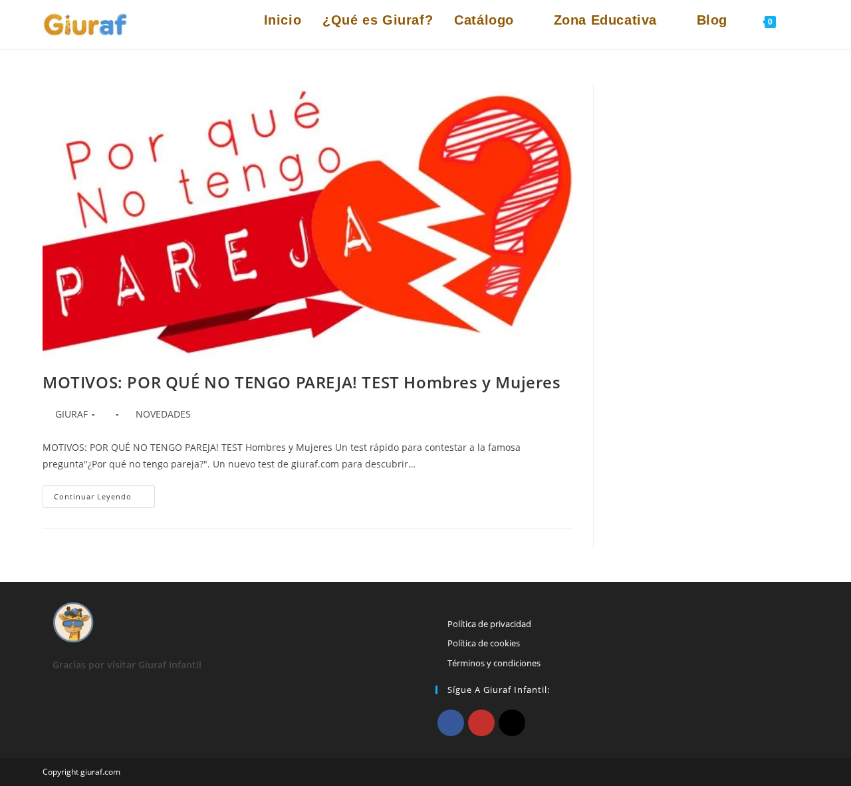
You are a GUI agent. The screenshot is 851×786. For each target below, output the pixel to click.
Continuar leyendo (104, 499)
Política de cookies (483, 643)
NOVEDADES (163, 414)
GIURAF (71, 414)
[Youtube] (481, 723)
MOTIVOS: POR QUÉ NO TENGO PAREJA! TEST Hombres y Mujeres (302, 382)
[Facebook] (450, 723)
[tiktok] (512, 723)
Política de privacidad (489, 624)
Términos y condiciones (494, 663)
